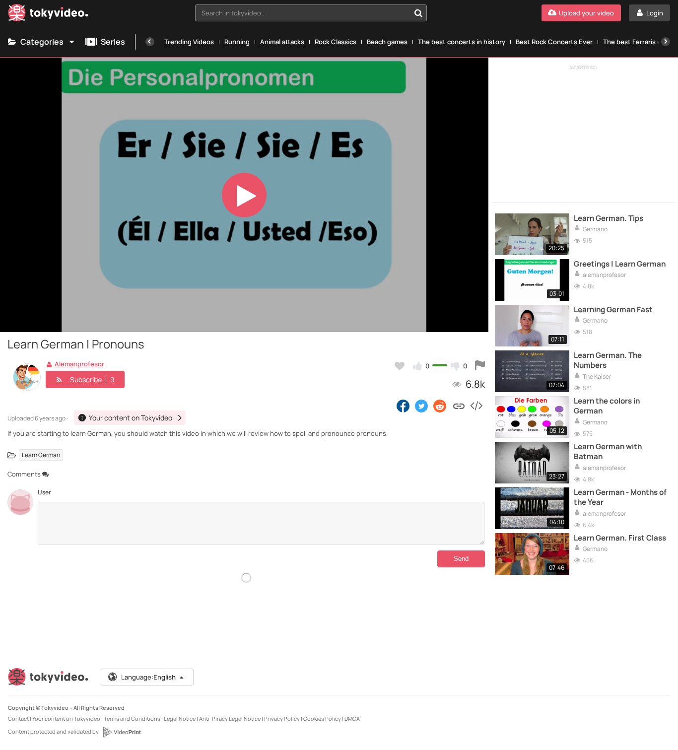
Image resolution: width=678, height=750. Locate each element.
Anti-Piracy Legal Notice (230, 718)
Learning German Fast (613, 310)
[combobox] (311, 12)
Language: (148, 677)
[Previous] (149, 41)
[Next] (665, 41)
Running (237, 41)
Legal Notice (180, 718)
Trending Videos (189, 41)
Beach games (387, 41)
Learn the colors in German (607, 406)
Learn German (41, 455)
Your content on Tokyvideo (66, 718)
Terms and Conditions (132, 718)
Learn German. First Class (620, 538)
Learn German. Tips (608, 218)
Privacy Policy (282, 718)
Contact (18, 718)
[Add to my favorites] (400, 366)
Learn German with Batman (608, 452)
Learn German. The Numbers (608, 360)
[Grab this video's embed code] (476, 405)
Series (113, 41)
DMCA (352, 718)
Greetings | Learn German (620, 264)
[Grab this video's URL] (459, 405)
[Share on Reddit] (440, 405)
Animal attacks (282, 41)
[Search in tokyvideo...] (418, 12)
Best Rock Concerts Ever (554, 41)
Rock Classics (335, 41)
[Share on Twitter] (421, 405)
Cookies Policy (322, 718)
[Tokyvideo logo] (48, 14)
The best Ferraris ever (637, 41)
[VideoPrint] (121, 732)
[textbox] (302, 13)
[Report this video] (480, 366)
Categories (42, 41)
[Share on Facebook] (403, 405)
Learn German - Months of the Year (620, 497)
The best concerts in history (461, 41)
